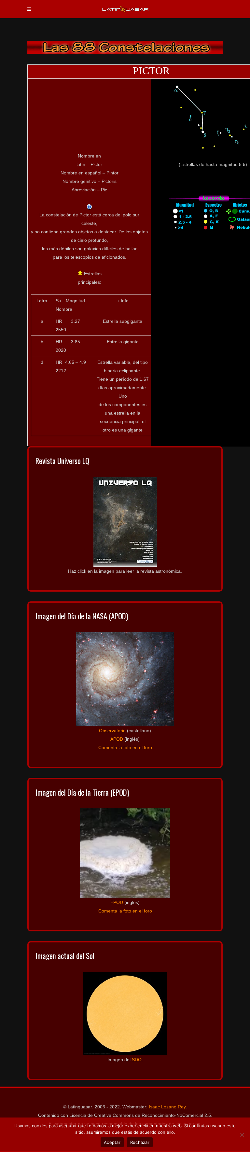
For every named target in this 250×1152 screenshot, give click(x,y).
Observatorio (112, 730)
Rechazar (139, 1142)
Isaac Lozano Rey (167, 1106)
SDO (137, 1059)
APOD (116, 739)
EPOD (116, 902)
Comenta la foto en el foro (125, 747)
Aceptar (112, 1142)
